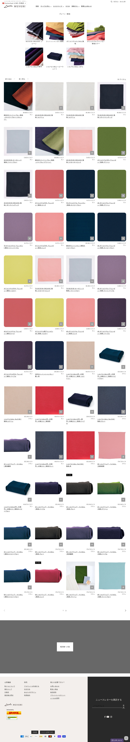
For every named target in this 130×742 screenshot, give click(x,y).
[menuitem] (68, 6)
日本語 (35, 732)
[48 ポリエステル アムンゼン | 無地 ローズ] (18, 312)
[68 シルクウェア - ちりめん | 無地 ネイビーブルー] (18, 576)
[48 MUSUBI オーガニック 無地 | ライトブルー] (18, 141)
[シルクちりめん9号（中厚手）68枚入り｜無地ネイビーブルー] (111, 355)
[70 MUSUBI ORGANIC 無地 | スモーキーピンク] (49, 269)
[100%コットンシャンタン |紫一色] (49, 355)
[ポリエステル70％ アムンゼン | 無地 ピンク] (49, 227)
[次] (125, 610)
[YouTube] (108, 717)
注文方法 (27, 689)
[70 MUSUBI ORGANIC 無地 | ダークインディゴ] (111, 96)
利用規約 (27, 695)
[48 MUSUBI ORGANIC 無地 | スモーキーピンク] (80, 141)
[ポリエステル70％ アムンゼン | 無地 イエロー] (18, 269)
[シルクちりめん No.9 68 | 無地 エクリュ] (18, 400)
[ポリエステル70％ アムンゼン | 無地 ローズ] (49, 184)
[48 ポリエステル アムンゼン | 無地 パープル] (111, 312)
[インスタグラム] (111, 717)
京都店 (7, 692)
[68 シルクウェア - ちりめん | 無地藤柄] (80, 533)
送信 (123, 706)
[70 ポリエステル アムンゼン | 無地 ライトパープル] (18, 227)
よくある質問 (54, 698)
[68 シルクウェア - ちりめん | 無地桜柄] (111, 445)
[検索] (111, 1)
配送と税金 (54, 689)
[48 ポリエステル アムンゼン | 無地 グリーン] (111, 184)
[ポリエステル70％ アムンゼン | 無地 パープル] (18, 355)
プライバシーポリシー (57, 695)
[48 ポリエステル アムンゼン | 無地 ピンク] (80, 312)
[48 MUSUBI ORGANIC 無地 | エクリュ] (49, 96)
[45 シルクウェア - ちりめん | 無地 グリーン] (111, 488)
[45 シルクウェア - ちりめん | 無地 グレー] (80, 488)
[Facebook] (105, 717)
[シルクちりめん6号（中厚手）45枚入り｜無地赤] (49, 400)
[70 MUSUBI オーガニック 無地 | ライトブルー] (80, 269)
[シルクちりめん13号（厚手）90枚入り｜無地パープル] (80, 400)
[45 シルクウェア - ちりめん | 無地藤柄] (18, 445)
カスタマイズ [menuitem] (58, 6)
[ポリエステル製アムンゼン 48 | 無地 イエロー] (49, 312)
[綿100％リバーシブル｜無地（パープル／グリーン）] (49, 141)
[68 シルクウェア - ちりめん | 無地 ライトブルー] (111, 576)
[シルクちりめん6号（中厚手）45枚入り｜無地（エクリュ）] (80, 355)
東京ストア (8, 689)
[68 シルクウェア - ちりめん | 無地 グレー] (49, 533)
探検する (75, 6)
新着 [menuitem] (37, 6)
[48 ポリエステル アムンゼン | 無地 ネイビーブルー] (111, 227)
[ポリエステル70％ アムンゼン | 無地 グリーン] (111, 141)
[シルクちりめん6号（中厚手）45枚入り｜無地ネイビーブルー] (18, 488)
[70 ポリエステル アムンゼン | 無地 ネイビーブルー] (80, 184)
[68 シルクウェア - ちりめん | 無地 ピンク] (49, 576)
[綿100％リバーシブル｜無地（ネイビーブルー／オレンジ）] (18, 96)
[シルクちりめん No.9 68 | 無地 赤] (80, 445)
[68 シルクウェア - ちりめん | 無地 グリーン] (80, 576)
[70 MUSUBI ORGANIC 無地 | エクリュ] (80, 96)
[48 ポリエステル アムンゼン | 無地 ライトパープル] (111, 269)
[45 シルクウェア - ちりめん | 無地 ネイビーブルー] (18, 533)
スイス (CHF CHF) (47, 732)
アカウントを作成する (31, 686)
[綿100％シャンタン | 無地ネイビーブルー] (80, 227)
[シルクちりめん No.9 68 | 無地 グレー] (111, 400)
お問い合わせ (54, 686)
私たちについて (10, 686)
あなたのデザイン (30, 692)
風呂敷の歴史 (9, 695)
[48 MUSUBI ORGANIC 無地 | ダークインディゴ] (18, 184)
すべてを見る (45, 6)
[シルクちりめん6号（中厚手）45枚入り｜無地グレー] (49, 445)
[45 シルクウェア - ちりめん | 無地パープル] (49, 488)
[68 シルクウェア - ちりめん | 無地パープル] (111, 533)
